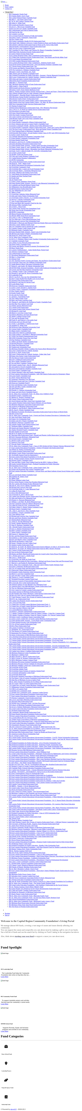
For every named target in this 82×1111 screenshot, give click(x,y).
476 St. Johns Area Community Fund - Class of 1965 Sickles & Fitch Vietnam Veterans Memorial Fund (41, 446)
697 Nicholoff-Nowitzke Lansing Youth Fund (23, 579)
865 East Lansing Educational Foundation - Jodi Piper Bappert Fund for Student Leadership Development (42, 847)
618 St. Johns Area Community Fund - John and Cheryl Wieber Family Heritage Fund (36, 565)
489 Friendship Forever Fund (18, 466)
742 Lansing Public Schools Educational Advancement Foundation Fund (32, 649)
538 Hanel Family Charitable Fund (20, 509)
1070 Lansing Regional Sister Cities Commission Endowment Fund (30, 55)
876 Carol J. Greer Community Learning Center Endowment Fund (30, 861)
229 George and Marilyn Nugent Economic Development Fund (29, 246)
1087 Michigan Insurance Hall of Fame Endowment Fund (27, 84)
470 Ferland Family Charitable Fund (20, 439)
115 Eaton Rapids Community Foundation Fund (24, 138)
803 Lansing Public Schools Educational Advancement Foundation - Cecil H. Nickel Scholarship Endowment (43, 737)
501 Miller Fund (14, 478)
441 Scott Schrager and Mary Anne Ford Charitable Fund (27, 401)
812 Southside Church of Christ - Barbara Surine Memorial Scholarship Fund (33, 755)
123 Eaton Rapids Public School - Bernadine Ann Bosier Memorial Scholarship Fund (36, 149)
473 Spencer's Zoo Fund (16, 442)
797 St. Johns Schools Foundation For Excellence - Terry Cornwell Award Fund (34, 728)
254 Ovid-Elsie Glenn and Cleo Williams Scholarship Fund (27, 262)
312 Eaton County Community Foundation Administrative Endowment (31, 289)
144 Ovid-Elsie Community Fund (19, 167)
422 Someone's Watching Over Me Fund (22, 379)
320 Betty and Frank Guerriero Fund (20, 300)
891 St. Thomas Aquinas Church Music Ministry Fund (26, 887)
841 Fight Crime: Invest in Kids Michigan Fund (24, 811)
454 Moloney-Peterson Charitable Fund (21, 422)
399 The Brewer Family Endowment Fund (22, 358)
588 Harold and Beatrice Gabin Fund (20, 541)
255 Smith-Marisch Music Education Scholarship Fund (26, 264)
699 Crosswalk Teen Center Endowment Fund (23, 583)
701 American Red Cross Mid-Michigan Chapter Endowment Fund (30, 586)
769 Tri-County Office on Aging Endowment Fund (25, 683)
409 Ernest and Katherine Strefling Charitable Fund (25, 368)
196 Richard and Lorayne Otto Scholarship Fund (24, 221)
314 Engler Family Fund (16, 293)
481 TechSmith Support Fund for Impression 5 (23, 455)
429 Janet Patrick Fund (16, 388)
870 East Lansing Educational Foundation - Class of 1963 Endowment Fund (33, 854)
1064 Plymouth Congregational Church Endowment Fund (27, 46)
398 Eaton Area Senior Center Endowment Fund (24, 356)
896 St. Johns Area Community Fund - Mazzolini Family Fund (28, 896)
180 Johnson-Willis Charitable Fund (20, 205)
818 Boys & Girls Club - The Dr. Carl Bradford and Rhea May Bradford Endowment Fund (37, 764)
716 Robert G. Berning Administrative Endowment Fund (27, 611)
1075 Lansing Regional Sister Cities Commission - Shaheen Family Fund (32, 63)
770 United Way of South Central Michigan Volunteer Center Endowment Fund (34, 685)
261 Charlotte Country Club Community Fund (23, 271)
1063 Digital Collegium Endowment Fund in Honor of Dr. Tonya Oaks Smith (33, 45)
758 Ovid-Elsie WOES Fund (18, 667)
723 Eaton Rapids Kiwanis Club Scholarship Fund (25, 622)
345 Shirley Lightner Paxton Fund (19, 316)
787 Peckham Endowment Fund (19, 710)
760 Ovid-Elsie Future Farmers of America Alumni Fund (27, 671)
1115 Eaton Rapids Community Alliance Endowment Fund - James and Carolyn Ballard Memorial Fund (41, 127)
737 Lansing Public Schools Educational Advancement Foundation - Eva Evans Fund (36, 640)
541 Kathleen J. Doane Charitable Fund (21, 512)
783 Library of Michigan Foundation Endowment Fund (26, 705)
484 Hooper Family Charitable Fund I (21, 460)
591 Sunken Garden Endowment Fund (21, 545)
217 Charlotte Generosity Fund (18, 241)
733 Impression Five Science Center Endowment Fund (26, 633)
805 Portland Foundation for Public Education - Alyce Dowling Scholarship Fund (34, 743)
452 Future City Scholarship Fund (19, 419)
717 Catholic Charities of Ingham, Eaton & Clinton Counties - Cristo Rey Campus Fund (36, 613)
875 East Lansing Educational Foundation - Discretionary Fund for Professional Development (38, 860)
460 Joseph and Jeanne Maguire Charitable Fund (24, 428)
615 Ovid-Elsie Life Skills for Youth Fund (22, 559)
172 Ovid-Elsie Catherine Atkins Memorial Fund (24, 194)
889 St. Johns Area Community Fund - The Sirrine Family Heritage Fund (32, 883)
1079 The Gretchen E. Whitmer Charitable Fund (24, 70)
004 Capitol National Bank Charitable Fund (22, 18)
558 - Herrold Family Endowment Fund (21, 527)
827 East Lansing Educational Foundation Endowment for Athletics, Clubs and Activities (37, 781)
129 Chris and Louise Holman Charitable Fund (23, 156)
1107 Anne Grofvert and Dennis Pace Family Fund (25, 117)
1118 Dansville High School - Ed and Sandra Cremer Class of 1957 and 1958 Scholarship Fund (39, 133)
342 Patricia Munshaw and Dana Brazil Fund (23, 314)
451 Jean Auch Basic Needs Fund (19, 417)
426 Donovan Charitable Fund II (19, 383)
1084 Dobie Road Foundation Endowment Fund (24, 81)
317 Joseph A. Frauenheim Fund (19, 296)
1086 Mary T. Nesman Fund (18, 82)
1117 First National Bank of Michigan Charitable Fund (26, 131)
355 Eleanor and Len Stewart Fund (20, 322)
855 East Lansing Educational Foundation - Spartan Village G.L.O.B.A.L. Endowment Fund (38, 831)
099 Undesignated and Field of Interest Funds (23, 30)
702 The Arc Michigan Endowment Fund (22, 588)
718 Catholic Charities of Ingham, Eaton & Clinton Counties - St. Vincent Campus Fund (37, 615)
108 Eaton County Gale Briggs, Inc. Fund (22, 72)
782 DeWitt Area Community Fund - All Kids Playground (27, 703)
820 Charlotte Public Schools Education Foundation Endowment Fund (31, 768)
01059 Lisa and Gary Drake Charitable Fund (23, 28)
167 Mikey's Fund (14, 192)
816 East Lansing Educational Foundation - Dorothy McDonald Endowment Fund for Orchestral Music (41, 761)
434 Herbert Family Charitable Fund (20, 395)
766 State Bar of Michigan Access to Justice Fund (24, 680)
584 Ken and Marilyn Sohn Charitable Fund (23, 539)
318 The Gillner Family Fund (18, 298)
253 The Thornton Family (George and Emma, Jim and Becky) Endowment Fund (34, 261)
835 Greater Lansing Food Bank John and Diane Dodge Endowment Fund (32, 795)
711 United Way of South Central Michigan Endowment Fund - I (29, 604)
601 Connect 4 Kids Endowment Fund (21, 550)
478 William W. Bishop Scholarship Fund (22, 449)
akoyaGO (13, 1109)
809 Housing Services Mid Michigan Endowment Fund (26, 750)
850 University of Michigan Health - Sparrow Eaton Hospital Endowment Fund (34, 824)
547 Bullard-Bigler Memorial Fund (20, 520)
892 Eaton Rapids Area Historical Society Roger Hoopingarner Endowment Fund (34, 888)
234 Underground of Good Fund (19, 253)
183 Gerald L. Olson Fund (17, 207)
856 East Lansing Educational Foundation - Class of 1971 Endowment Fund (33, 833)
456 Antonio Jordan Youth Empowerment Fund (24, 424)
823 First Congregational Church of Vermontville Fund (26, 773)
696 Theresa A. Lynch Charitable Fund (21, 577)
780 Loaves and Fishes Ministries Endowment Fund (25, 700)
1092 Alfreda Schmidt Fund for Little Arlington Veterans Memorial (30, 93)
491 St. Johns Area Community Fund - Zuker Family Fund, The (29, 467)
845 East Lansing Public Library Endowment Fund (25, 817)
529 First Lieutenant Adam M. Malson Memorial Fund (26, 503)
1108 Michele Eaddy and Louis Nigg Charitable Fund (26, 118)
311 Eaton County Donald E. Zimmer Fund (22, 287)
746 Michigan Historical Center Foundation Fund (24, 653)
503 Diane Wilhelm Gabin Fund (19, 480)
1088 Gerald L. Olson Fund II (18, 86)
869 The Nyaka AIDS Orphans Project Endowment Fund (27, 852)
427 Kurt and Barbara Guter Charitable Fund (23, 385)
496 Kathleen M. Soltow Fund (18, 476)
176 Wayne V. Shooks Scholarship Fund (21, 199)
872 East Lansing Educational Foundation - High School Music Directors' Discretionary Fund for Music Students (44, 856)
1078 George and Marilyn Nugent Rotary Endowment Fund (28, 68)
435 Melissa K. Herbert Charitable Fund (21, 397)
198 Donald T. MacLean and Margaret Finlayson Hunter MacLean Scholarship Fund (35, 223)
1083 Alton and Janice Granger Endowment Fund (24, 79)
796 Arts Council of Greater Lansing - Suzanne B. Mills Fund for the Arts (32, 727)
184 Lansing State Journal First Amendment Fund (24, 208)
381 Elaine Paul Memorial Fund (19, 345)
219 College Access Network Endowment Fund (24, 243)
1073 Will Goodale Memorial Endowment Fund (24, 61)
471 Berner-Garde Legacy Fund (19, 440)
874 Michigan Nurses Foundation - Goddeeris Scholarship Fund (29, 858)
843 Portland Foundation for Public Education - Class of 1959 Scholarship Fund (34, 813)
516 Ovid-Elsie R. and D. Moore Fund (21, 494)
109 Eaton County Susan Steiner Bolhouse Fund (24, 90)
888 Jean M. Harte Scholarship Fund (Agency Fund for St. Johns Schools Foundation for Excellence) (41, 881)
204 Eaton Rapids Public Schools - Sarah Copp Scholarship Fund (29, 232)
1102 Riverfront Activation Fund (19, 111)
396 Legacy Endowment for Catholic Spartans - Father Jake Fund (29, 354)
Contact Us (8, 8)
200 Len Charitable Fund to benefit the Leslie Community (27, 226)
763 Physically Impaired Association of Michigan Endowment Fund (30, 676)
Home (7, 5)
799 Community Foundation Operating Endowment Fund (27, 730)
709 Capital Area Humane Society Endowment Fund (25, 601)
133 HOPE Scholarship (16, 160)
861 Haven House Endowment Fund (20, 840)
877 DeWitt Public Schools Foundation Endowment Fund (27, 863)
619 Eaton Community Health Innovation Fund (24, 566)
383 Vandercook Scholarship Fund (20, 347)
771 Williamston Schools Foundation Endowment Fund (26, 687)
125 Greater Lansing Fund (17, 153)
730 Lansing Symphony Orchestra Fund (21, 628)
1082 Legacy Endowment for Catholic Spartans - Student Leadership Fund (32, 77)
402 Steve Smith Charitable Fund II (20, 361)
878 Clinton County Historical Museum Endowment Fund (27, 865)
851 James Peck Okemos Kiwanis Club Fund (23, 826)
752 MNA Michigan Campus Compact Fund (23, 660)
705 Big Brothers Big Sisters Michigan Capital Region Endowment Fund (32, 593)
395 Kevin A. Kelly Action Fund (19, 352)
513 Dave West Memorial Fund (19, 493)
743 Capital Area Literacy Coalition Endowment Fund (26, 651)
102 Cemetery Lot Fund (16, 34)
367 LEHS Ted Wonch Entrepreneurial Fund (23, 336)
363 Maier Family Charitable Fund (20, 331)
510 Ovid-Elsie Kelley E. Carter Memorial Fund (24, 489)
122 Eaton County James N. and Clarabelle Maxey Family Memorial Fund (32, 147)
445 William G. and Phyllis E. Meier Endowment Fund (26, 408)
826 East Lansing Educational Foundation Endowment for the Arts (30, 779)
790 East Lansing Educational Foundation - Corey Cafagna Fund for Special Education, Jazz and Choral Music (44, 716)
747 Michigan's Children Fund (18, 655)
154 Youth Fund (14, 178)
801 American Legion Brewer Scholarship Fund (24, 734)
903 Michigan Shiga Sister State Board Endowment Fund (27, 905)
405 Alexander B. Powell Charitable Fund (22, 367)
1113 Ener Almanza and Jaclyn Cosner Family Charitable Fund (29, 124)
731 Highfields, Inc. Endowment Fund (21, 629)
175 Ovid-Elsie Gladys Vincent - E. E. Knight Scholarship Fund (29, 198)
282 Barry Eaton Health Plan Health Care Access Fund (26, 278)
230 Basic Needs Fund (16, 248)
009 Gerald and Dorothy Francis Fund (21, 25)
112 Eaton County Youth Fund (18, 135)
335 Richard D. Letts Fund (17, 311)
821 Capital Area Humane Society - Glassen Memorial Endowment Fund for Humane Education (39, 770)
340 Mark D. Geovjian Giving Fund (20, 313)
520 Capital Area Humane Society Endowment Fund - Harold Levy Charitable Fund (35, 496)
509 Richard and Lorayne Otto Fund (20, 487)
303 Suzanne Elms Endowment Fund (20, 280)
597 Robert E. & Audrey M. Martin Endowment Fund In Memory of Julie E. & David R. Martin (39, 547)
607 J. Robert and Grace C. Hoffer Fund (21, 556)
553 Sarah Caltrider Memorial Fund (20, 523)
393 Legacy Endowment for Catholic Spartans (23, 350)
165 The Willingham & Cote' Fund (20, 190)
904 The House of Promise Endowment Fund (23, 906)
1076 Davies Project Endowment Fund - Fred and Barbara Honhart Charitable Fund (35, 64)
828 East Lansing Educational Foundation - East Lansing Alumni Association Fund (35, 782)
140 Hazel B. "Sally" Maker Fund (19, 163)
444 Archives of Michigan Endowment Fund (23, 406)
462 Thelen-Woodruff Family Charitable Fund (23, 430)
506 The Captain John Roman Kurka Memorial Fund (25, 484)
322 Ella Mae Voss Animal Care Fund (21, 304)
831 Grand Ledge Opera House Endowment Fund (25, 788)
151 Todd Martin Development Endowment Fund (24, 174)
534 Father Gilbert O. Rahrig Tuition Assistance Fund (26, 507)
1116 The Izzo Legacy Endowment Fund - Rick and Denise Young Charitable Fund (35, 129)
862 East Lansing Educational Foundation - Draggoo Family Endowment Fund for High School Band (41, 842)
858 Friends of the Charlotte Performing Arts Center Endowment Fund (31, 836)
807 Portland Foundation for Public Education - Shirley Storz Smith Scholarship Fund (36, 746)
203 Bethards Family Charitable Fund (21, 230)
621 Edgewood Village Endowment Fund (22, 570)
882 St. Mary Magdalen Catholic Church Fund (23, 869)
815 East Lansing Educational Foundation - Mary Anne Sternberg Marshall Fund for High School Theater (42, 759)
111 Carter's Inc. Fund (16, 120)
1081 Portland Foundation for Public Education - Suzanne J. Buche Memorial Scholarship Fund (39, 75)
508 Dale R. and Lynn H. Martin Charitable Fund (24, 485)
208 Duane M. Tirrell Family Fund (20, 235)
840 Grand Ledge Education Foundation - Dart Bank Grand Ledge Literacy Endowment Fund (38, 809)
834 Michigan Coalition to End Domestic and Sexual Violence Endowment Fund (34, 793)
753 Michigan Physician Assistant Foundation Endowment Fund (29, 662)
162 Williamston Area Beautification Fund (22, 187)
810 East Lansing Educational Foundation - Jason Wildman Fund (29, 752)
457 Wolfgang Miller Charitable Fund (21, 426)
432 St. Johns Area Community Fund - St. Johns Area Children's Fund (31, 394)
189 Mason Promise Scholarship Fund (21, 214)
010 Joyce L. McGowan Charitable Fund (22, 27)
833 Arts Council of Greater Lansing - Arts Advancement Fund (29, 791)
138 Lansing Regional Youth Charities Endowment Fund (27, 162)
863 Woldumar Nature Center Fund (20, 843)
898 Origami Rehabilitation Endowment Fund (23, 899)
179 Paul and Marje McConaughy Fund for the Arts (25, 203)
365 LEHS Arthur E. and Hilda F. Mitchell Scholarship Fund (28, 334)
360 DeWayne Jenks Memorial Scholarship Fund (24, 327)
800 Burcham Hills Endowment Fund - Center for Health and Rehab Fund (32, 732)
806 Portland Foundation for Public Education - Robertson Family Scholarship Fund (35, 745)
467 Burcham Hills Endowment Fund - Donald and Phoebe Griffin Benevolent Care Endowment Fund (41, 435)
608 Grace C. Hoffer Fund (17, 557)
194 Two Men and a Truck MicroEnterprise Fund (24, 219)
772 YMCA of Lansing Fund (18, 689)
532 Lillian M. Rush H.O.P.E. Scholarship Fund (24, 505)
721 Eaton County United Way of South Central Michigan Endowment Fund (33, 619)
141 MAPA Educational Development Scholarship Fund (26, 165)
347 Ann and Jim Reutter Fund (18, 318)
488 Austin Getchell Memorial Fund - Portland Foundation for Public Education (34, 464)
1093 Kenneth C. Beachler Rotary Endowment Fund (25, 95)
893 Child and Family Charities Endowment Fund (24, 890)
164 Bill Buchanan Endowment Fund (20, 189)
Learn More (4, 977)
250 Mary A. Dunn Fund (17, 257)
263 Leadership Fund (15, 275)
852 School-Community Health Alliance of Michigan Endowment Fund (31, 827)
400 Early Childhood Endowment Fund (21, 359)
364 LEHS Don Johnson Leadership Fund (22, 332)
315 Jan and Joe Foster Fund (18, 295)
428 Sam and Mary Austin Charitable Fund (22, 386)
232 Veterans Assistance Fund (18, 252)
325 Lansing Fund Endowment (18, 307)
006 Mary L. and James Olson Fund (20, 19)
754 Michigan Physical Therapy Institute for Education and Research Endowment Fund (36, 664)
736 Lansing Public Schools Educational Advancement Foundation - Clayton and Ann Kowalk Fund (40, 638)
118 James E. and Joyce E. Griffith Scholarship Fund (25, 142)
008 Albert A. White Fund (17, 23)
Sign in (7, 915)
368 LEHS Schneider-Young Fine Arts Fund (23, 338)
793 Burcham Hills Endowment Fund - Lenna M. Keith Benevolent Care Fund (34, 721)
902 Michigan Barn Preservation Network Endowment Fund (28, 903)
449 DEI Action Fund (16, 413)
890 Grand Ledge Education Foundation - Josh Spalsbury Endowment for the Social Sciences (38, 885)
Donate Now (9, 12)
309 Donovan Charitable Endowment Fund (22, 286)
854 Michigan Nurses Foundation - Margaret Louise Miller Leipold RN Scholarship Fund (37, 829)
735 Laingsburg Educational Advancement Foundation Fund (28, 637)
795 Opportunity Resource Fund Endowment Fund (25, 725)
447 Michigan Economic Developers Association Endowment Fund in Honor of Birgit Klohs (38, 412)
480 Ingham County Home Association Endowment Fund (27, 453)
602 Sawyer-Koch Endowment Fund (20, 552)
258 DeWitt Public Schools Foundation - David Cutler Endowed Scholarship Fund (35, 268)
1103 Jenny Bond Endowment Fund (20, 113)
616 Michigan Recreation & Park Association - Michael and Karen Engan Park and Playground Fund (41, 561)
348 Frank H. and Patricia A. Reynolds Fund (23, 320)
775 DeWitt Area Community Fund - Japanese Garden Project (28, 692)
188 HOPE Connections (16, 212)
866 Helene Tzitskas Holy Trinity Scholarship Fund (25, 849)
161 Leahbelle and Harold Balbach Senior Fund (24, 185)
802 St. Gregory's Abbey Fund (18, 736)
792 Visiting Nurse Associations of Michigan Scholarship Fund (29, 719)
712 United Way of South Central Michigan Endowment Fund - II (29, 606)
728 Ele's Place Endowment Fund (19, 626)
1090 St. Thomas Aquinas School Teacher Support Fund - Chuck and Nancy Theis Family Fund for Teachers (43, 91)
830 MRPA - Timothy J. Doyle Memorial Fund (23, 786)
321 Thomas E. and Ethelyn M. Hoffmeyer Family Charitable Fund (30, 302)
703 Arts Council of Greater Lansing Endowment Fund (26, 590)
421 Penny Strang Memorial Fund (19, 377)
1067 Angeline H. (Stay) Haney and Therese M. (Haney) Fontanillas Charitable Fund (36, 50)
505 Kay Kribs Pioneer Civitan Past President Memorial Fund (28, 482)
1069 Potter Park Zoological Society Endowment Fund (26, 52)
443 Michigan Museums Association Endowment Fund (26, 404)
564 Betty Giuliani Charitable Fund (20, 530)
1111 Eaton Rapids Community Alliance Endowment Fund (27, 122)
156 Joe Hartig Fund (15, 180)
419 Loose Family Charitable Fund (20, 376)
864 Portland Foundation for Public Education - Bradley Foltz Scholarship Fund (34, 845)
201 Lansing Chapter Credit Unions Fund (22, 228)
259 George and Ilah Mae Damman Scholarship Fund (26, 270)
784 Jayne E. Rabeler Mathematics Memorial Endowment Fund (29, 707)
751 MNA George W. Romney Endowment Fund (24, 658)
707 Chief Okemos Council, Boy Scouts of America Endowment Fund (31, 597)
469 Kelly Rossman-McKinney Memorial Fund (24, 437)
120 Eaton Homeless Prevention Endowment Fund (25, 144)
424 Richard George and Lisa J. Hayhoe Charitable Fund (27, 381)
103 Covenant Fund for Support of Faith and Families (26, 36)
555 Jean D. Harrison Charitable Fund (21, 525)
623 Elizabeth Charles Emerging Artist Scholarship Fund (27, 572)
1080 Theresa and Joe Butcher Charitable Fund (24, 73)
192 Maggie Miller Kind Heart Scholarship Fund (24, 216)
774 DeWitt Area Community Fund (20, 691)
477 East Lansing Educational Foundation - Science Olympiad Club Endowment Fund (36, 448)
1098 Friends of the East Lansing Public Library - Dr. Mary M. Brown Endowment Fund (37, 102)
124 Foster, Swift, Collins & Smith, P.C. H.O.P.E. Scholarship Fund (30, 151)
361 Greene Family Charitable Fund (20, 329)
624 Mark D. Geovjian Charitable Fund (21, 574)
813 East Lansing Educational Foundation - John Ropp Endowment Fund (32, 757)
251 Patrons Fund (14, 259)
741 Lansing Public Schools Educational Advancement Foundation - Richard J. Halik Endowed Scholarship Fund (45, 647)
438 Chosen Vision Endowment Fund (21, 399)
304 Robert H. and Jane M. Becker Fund (22, 282)
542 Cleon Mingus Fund (16, 514)
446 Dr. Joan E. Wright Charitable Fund (21, 410)
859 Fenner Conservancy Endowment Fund (22, 838)
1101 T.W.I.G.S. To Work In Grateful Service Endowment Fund (29, 109)
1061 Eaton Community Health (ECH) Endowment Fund (27, 41)
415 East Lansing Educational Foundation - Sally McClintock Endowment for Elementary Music (39, 374)
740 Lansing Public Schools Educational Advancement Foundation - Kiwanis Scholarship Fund (39, 646)
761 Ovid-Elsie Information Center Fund (21, 673)
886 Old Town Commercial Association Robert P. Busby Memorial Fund (32, 878)
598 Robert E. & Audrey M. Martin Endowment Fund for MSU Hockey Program (34, 548)
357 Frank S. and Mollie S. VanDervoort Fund (23, 323)
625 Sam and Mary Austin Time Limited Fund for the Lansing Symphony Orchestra (35, 575)
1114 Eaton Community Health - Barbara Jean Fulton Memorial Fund (31, 126)
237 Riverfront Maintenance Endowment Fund (23, 255)
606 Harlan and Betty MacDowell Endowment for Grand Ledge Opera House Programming (38, 554)
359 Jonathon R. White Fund (18, 325)
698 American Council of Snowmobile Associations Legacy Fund (29, 581)
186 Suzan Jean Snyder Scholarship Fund (22, 210)
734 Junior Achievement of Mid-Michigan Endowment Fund (28, 635)
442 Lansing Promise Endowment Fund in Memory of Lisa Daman (30, 403)
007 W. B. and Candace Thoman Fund (21, 21)
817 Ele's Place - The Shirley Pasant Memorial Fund (25, 763)
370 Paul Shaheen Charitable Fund (20, 340)
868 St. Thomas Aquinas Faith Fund (20, 851)
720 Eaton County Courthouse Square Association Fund (26, 617)
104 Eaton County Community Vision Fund (22, 37)
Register (7, 913)
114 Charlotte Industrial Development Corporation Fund (26, 136)
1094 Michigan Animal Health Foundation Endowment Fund (28, 97)
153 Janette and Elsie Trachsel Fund (20, 176)
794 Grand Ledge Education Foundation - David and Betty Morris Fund (31, 723)
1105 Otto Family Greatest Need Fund (21, 115)
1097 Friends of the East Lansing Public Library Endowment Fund (30, 100)
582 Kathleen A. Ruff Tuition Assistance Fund (23, 538)
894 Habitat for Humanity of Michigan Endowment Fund (27, 892)
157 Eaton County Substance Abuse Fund (22, 181)
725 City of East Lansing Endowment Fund (22, 624)
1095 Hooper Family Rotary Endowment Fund (23, 99)
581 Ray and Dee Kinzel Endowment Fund (22, 536)
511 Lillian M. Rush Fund (17, 491)
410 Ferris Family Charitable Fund (20, 370)
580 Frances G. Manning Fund (18, 534)
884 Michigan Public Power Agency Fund (22, 874)
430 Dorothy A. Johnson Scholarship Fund (22, 390)
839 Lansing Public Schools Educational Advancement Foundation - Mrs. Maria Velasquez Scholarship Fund (43, 808)
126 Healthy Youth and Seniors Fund (20, 154)
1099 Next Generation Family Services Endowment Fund (27, 104)
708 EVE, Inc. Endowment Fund (19, 599)
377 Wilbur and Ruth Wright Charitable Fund (23, 341)
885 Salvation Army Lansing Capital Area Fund (24, 876)
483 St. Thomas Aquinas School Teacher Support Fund (26, 458)
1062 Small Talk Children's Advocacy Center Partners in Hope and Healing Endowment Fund (38, 43)
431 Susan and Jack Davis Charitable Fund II (23, 392)
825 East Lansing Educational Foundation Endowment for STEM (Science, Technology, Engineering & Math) (44, 777)
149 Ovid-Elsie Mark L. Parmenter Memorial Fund (25, 171)
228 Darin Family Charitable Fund (20, 244)
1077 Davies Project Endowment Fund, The (23, 66)
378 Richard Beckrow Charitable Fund (21, 343)
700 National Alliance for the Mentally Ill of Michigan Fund (28, 584)
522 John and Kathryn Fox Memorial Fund (22, 498)
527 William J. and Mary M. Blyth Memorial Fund (25, 502)
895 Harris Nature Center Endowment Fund (23, 894)
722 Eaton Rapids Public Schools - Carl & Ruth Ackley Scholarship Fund (32, 620)
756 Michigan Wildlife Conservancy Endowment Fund (26, 665)
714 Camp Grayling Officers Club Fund (21, 608)
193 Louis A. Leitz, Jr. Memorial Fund (21, 217)
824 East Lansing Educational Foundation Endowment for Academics (31, 775)
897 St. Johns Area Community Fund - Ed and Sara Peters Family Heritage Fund (34, 897)
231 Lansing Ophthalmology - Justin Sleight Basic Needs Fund (29, 250)
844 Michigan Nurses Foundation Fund (21, 815)
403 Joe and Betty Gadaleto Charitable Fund (23, 363)
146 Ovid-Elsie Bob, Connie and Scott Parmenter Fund (26, 169)
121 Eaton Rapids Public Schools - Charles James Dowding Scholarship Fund (33, 145)
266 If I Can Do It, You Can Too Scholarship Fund (25, 277)
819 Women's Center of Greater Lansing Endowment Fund (27, 766)
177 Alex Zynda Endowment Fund (20, 201)
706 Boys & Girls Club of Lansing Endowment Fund (25, 595)
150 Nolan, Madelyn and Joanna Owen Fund (23, 172)
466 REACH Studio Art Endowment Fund (22, 433)
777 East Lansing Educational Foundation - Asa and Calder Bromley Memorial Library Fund (38, 696)
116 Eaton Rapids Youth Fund (18, 140)
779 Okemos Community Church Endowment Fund (25, 698)
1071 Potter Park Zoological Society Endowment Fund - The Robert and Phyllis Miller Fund (38, 57)
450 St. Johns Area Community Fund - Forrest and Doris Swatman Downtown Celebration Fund (39, 415)
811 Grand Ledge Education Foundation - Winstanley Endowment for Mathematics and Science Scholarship (43, 754)
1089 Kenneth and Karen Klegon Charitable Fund (24, 88)
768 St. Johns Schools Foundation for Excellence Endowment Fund (30, 682)
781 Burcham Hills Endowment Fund (21, 701)
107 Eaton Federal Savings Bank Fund (21, 54)
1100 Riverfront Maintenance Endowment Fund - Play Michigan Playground (33, 108)
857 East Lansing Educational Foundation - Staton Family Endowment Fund (33, 834)
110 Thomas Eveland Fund (17, 106)
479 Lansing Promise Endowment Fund (21, 451)
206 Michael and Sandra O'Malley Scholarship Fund (25, 234)
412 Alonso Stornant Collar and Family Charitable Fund (26, 372)
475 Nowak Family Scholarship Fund (21, 444)
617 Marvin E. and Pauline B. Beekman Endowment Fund (27, 563)
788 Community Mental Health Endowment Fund (24, 712)
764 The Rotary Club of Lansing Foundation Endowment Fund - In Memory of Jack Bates (37, 678)
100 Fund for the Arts (15, 32)
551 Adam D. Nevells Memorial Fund (21, 521)
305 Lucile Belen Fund (16, 284)
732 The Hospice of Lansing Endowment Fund (24, 631)
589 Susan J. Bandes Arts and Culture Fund (22, 543)
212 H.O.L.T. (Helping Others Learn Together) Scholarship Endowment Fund (33, 239)
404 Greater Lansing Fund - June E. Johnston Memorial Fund (28, 365)
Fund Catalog (9, 7)
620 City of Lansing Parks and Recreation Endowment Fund (28, 568)
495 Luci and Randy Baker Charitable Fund (23, 475)
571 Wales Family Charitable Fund (20, 532)
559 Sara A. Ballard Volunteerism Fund (21, 529)
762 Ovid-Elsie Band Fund (17, 674)
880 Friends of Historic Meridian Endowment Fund (25, 867)
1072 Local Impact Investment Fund (20, 59)
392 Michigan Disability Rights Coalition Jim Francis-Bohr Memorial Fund (32, 349)
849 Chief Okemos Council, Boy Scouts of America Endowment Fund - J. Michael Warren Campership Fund (43, 822)
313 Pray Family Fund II (16, 291)
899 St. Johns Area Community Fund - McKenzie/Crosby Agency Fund (31, 901)
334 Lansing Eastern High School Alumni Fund (24, 309)
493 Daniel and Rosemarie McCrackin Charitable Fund (26, 469)
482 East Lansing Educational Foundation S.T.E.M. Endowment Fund (31, 457)
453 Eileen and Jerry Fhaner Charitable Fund (23, 421)
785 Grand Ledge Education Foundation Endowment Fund (27, 709)
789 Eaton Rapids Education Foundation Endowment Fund (27, 714)
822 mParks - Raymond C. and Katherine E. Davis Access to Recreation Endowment (36, 772)
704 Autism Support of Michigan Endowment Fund (25, 592)
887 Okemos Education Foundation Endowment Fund (26, 879)
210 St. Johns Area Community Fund (20, 237)
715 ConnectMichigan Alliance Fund (20, 610)
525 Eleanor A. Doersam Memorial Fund (22, 500)
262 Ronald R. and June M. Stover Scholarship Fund (25, 273)
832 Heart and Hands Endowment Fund (21, 790)
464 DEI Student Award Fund (18, 431)
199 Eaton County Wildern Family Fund (21, 225)
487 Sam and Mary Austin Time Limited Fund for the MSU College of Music (33, 462)
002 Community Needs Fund (18, 14)
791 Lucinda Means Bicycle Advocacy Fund (23, 718)
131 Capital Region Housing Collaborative (22, 158)
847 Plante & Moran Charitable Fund (20, 820)
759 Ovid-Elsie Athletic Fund (18, 669)
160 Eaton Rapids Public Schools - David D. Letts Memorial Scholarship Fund (34, 183)
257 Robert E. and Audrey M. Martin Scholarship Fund (26, 266)
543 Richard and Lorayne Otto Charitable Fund (24, 516)
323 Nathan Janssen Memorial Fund (20, 305)
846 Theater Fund (14, 818)
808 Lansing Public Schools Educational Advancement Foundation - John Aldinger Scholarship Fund (41, 748)
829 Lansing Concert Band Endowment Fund (23, 784)
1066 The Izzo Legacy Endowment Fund (22, 48)
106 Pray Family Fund (16, 39)
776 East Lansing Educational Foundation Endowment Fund (28, 694)
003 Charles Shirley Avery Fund (19, 16)
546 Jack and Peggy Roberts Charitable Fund (23, 518)
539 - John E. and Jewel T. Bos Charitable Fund (24, 511)
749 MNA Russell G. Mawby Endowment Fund (24, 656)
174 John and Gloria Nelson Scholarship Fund (23, 196)
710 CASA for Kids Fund (17, 602)
